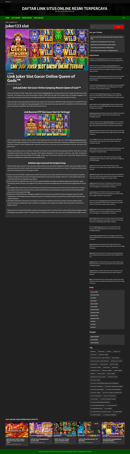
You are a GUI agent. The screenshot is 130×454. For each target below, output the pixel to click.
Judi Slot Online (105, 104)
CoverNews (81, 451)
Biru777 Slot (92, 218)
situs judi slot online (95, 380)
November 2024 (95, 312)
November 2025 (95, 295)
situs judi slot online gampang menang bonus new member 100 (104, 383)
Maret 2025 (94, 300)
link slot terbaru (111, 373)
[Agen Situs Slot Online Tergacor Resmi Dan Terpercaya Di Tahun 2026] (16, 429)
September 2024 (95, 318)
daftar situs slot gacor (116, 361)
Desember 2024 (95, 309)
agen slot (109, 351)
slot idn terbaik (108, 408)
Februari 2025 (94, 303)
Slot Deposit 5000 (108, 122)
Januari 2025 (94, 306)
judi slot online (101, 373)
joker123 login (106, 367)
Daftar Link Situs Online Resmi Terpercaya (64, 8)
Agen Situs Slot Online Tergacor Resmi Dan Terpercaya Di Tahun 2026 (107, 37)
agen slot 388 (93, 354)
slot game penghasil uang (96, 408)
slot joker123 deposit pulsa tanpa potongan (100, 411)
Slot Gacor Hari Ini (101, 85)
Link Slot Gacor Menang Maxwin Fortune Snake (103, 41)
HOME (7, 18)
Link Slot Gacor (93, 192)
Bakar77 (91, 279)
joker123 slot (115, 367)
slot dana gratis (94, 399)
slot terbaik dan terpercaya (109, 414)
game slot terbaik (114, 364)
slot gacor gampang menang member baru (100, 402)
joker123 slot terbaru (107, 370)
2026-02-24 (18, 444)
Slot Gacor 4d (97, 235)
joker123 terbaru (118, 370)
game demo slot (94, 364)
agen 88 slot (93, 351)
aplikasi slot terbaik (103, 354)
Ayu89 (91, 165)
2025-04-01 (66, 442)
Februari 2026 (94, 292)
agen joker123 (101, 351)
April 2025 (93, 298)
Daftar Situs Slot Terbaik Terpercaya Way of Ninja (103, 44)
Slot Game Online (12, 84)
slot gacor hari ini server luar (97, 405)
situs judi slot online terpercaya (113, 389)
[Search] (124, 17)
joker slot (92, 373)
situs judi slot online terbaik (97, 389)
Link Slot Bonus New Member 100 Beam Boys (102, 47)
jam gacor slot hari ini (95, 367)
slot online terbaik (33, 104)
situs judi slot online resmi (96, 386)
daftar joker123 (115, 357)
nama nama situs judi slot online (97, 376)
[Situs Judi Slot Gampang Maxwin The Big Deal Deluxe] (113, 429)
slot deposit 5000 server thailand (107, 399)
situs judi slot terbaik (95, 392)
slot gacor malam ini (111, 405)
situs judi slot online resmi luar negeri (113, 386)
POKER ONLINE (27, 18)
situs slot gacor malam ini (110, 395)
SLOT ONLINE (15, 18)
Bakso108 (92, 244)
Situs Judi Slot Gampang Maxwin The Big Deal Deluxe (104, 50)
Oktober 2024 (94, 315)
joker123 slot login (94, 370)
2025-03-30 (90, 442)
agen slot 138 (116, 351)
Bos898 (91, 209)
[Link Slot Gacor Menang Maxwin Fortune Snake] (40, 429)
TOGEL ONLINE (38, 18)
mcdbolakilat (92, 158)
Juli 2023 (93, 321)
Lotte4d (91, 183)
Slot (95, 139)
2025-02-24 (19, 84)
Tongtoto (10, 214)
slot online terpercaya (95, 414)
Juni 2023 (93, 324)
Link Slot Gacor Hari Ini (95, 113)
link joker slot (46, 93)
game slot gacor (104, 364)
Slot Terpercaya (98, 227)
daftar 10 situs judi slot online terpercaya (100, 357)
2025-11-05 (42, 442)
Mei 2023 (93, 327)
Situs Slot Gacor (101, 58)
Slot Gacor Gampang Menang (109, 65)
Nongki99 (91, 262)
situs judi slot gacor (112, 376)
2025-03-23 (114, 442)
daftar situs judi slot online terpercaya (99, 361)
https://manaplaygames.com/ (77, 140)
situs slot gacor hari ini (95, 395)
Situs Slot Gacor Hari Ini (103, 76)
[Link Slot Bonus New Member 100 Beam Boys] (89, 429)
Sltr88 (91, 270)
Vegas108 (91, 130)
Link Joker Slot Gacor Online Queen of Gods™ (41, 78)
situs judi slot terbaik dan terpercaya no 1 (112, 392)
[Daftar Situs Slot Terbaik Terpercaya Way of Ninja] (65, 429)
